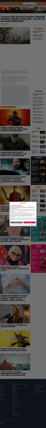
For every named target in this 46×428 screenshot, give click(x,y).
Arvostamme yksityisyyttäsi (16, 205)
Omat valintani (16, 222)
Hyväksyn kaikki (29, 222)
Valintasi (30, 205)
